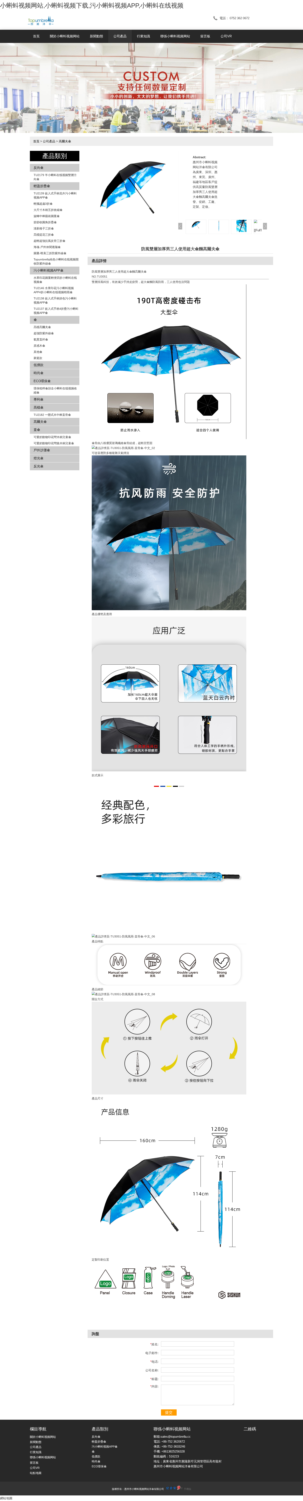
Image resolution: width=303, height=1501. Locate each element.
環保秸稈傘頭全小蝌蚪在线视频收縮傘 (55, 390)
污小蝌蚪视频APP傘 (48, 270)
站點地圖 (35, 1473)
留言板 (205, 36)
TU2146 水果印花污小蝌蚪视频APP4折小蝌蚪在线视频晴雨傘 (54, 290)
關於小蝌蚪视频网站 (65, 36)
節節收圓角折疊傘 (45, 222)
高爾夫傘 (65, 141)
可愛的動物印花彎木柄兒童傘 (52, 437)
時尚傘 (38, 373)
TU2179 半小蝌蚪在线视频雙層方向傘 (55, 177)
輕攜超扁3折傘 (43, 203)
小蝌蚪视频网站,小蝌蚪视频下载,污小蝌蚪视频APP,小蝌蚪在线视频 (91, 5)
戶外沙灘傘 (42, 450)
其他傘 (38, 351)
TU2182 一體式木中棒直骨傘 (52, 414)
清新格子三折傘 (44, 228)
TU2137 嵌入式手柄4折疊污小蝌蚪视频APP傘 (56, 310)
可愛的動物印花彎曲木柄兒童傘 (54, 443)
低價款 (38, 365)
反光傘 (38, 466)
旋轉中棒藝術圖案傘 (47, 216)
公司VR (226, 36)
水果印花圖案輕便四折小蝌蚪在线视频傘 (55, 280)
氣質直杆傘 (41, 339)
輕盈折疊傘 (42, 186)
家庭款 (38, 358)
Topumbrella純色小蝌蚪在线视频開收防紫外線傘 (56, 261)
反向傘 (38, 167)
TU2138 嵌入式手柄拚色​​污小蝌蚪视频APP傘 (55, 300)
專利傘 (38, 399)
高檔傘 (38, 407)
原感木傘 (39, 345)
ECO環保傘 (42, 381)
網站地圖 (6, 1498)
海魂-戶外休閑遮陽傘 (47, 247)
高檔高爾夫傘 (42, 327)
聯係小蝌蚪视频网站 (175, 36)
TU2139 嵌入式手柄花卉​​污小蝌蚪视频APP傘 (55, 195)
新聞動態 (96, 36)
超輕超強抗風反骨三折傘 (49, 240)
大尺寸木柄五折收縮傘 (48, 210)
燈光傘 (38, 458)
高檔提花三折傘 (44, 234)
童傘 (37, 429)
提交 (169, 1412)
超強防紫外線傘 (44, 333)
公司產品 (120, 36)
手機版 (187, 1489)
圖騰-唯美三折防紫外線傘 (50, 253)
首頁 (36, 36)
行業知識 (143, 36)
